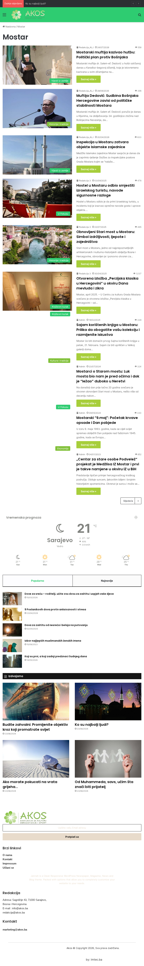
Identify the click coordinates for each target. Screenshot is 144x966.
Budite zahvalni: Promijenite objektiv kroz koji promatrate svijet (35, 727)
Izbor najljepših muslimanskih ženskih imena (53, 640)
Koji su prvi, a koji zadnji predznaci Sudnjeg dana (56, 656)
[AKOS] (28, 15)
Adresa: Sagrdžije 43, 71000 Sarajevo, (25, 899)
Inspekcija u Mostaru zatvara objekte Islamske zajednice (102, 144)
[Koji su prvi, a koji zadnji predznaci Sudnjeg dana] (12, 661)
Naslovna (10, 26)
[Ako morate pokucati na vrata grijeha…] (36, 759)
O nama (7, 855)
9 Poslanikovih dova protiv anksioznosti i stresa (55, 609)
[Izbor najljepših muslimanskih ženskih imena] (12, 645)
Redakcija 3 (85, 180)
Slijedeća (128, 500)
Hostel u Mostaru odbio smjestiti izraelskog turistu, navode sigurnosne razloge (105, 190)
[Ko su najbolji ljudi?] (108, 701)
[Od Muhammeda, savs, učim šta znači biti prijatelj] (108, 759)
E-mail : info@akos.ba (15, 908)
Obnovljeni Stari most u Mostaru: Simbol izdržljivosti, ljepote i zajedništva (105, 236)
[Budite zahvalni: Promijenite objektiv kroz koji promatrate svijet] (36, 701)
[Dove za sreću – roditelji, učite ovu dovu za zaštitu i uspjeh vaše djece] (12, 598)
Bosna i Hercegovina (15, 904)
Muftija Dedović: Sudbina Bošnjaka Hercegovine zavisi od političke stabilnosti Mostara (107, 100)
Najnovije (107, 580)
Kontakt (7, 859)
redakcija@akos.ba (14, 912)
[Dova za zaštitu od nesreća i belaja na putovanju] (12, 630)
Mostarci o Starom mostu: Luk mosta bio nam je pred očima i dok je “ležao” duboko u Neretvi (107, 376)
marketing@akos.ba (15, 929)
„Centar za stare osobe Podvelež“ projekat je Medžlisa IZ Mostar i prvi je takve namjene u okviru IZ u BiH (107, 464)
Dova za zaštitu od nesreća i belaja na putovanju (56, 625)
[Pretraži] (139, 16)
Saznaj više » (88, 79)
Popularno (37, 580)
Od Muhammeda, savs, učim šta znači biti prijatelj (104, 784)
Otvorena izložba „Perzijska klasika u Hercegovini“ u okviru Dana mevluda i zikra (107, 283)
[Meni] (4, 16)
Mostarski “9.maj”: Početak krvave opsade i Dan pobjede (107, 420)
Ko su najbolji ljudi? (35, 3)
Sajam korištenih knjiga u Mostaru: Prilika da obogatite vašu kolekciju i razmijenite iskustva (108, 329)
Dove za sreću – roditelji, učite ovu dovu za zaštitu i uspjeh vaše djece (69, 594)
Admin (82, 320)
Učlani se (8, 867)
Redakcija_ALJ (86, 47)
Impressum (9, 863)
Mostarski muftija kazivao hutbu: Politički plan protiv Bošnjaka (105, 55)
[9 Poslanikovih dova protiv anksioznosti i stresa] (12, 614)
